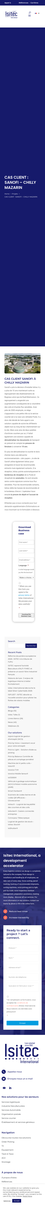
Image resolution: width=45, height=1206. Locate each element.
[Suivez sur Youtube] (4, 1087)
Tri (3, 1146)
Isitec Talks (13, 715)
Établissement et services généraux (18, 1122)
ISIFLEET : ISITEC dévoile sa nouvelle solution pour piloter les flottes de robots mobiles (22, 697)
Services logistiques (11, 1102)
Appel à (7, 3)
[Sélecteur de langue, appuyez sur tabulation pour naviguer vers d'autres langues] (37, 13)
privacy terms (23, 595)
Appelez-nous (15, 1071)
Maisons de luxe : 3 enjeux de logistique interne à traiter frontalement (20, 681)
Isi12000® (12, 777)
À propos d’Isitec (9, 1178)
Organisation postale (11, 1114)
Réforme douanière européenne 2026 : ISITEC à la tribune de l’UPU (22, 659)
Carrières (34, 3)
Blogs (10, 711)
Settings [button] (6, 1201)
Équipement (8, 1150)
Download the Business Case (26, 615)
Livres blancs (13, 718)
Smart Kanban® (15, 791)
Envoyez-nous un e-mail (20, 1078)
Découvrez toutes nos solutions (16, 1138)
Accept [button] (17, 1201)
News (10, 722)
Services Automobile (11, 1110)
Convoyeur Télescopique (18, 818)
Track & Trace (8, 1154)
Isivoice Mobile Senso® (18, 774)
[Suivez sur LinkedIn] (10, 1087)
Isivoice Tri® (13, 770)
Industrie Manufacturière (13, 1106)
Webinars (12, 726)
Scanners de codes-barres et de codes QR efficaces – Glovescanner (22, 798)
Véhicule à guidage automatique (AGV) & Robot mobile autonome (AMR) (22, 784)
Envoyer (23, 1023)
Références (23, 3)
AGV (4, 1158)
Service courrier (9, 1118)
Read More (27, 1196)
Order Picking (8, 1142)
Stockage (6, 1162)
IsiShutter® (13, 828)
